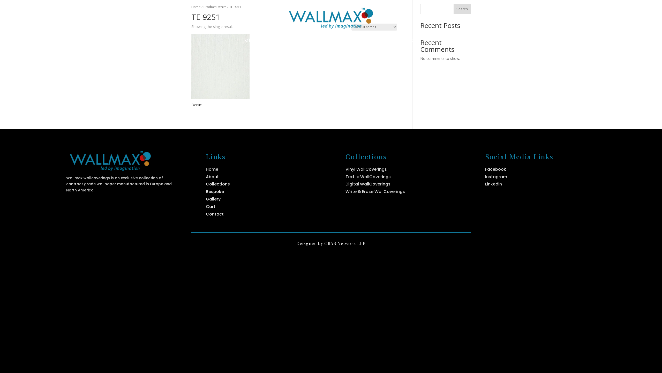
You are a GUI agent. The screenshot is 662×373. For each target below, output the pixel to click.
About (281, 40)
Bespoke (370, 40)
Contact (409, 40)
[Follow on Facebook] (517, 17)
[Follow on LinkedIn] (541, 17)
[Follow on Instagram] (529, 17)
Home (249, 40)
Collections (321, 40)
